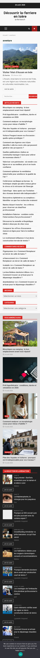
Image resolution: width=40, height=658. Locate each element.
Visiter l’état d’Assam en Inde (20, 56)
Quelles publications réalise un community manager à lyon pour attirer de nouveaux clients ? (19, 155)
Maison (17, 627)
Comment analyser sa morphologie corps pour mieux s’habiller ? (20, 406)
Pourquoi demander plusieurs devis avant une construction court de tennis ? (25, 572)
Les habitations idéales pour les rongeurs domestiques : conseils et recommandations (25, 553)
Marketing (18, 510)
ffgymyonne (8, 251)
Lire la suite (9, 89)
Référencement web (34, 28)
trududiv (6, 265)
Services (18, 567)
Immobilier (8, 380)
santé (16, 475)
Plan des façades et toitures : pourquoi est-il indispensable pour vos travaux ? (20, 442)
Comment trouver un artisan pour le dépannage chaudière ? (25, 632)
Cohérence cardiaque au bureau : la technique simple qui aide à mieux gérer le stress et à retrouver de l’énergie (19, 183)
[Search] (29, 29)
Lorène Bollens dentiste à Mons (16, 272)
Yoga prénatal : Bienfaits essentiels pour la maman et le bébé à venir (25, 480)
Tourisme (15, 66)
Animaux (7, 66)
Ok (21, 654)
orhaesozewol (9, 258)
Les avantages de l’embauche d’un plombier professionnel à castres (25, 591)
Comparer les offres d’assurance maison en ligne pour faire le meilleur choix (18, 231)
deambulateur (8, 282)
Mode (6, 416)
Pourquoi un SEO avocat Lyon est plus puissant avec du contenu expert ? (25, 515)
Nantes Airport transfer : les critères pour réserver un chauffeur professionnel (18, 207)
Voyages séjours (10, 344)
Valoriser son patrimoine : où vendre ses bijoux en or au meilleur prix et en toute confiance (20, 164)
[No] (37, 649)
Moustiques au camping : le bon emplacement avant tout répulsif (20, 334)
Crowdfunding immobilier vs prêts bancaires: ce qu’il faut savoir (25, 534)
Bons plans (19, 586)
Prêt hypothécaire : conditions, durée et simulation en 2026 (20, 370)
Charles (7, 75)
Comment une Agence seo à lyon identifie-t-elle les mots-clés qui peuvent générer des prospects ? (20, 145)
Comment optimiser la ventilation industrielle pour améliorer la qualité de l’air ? (19, 174)
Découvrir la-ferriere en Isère (20, 15)
